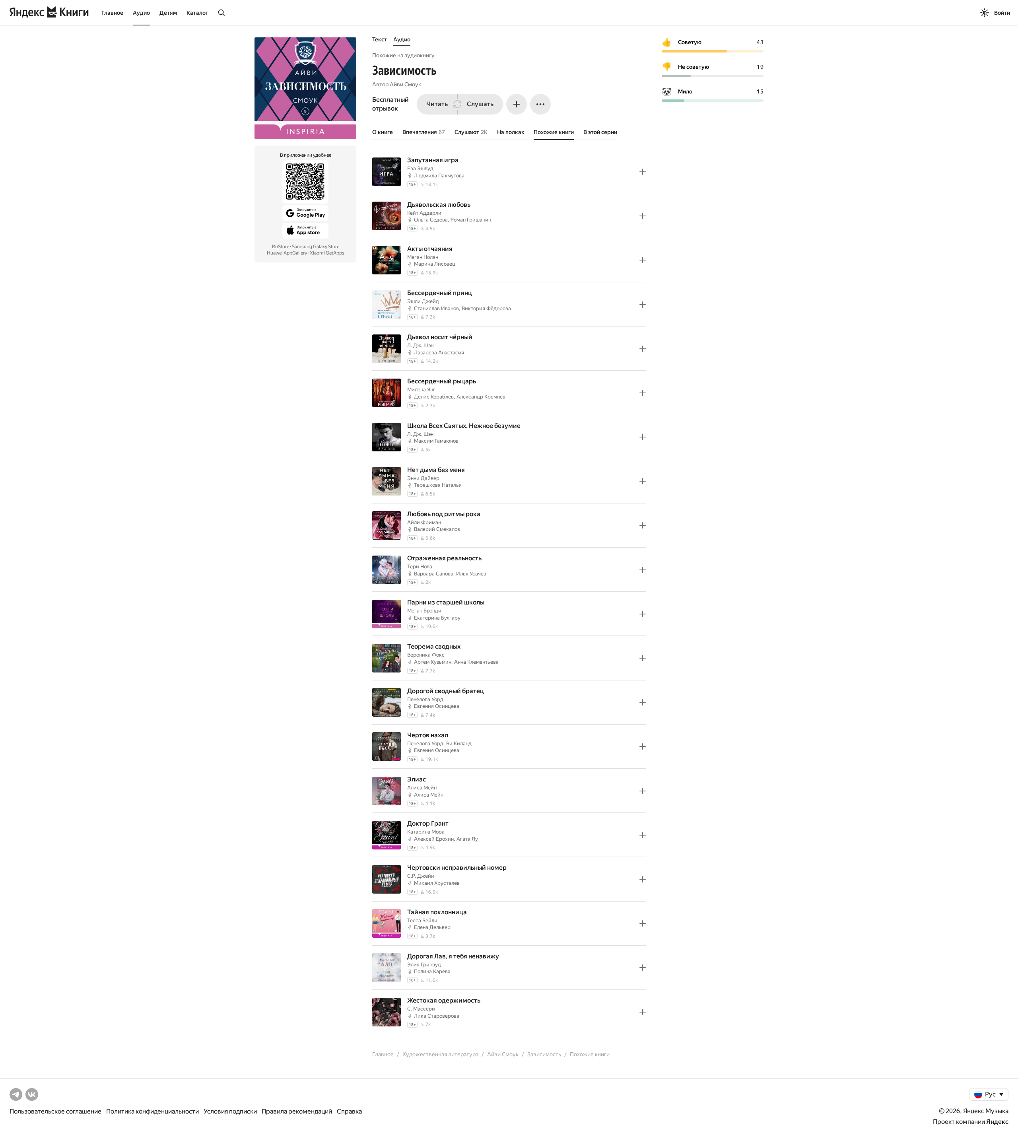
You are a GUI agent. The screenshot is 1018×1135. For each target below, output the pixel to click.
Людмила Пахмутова (439, 176)
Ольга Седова (431, 220)
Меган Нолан (422, 257)
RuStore (280, 246)
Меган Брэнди (424, 611)
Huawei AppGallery (287, 253)
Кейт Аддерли (424, 213)
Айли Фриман (424, 522)
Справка (349, 1111)
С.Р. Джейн (420, 876)
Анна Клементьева (476, 662)
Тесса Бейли (422, 920)
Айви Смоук (405, 84)
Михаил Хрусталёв (437, 883)
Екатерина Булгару (437, 618)
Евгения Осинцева (436, 706)
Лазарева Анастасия (439, 353)
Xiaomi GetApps (327, 253)
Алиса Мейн (422, 788)
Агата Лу (467, 839)
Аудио (141, 13)
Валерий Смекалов (437, 529)
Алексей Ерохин (434, 839)
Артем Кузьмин (432, 662)
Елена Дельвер (432, 927)
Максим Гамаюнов (436, 441)
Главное (112, 13)
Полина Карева (432, 971)
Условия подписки (230, 1111)
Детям (168, 13)
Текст (379, 39)
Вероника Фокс (426, 655)
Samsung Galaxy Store (315, 246)
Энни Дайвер (423, 478)
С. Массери (421, 1009)
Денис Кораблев (434, 397)
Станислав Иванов (436, 308)
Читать (437, 104)
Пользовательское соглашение (55, 1111)
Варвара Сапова (433, 574)
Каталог (197, 13)
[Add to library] (642, 172)
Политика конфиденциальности (152, 1111)
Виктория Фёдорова (486, 308)
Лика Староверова (436, 1016)
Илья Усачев (471, 574)
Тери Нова (419, 566)
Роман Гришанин (471, 220)
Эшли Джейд (423, 301)
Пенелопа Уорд (425, 699)
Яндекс (997, 1121)
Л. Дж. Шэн (420, 345)
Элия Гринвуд (424, 965)
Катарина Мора (426, 832)
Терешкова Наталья (438, 485)
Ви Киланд (459, 743)
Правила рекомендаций (297, 1111)
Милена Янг (421, 390)
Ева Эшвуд (420, 168)
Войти (1002, 13)
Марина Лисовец (434, 264)
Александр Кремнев (481, 397)
